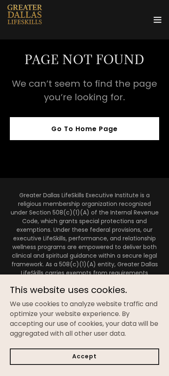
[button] (157, 20)
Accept (84, 356)
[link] (25, 19)
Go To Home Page (84, 129)
